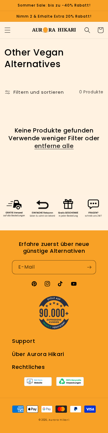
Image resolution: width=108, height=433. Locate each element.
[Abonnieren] (89, 267)
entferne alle (54, 146)
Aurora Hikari (59, 420)
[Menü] (7, 30)
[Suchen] (87, 30)
